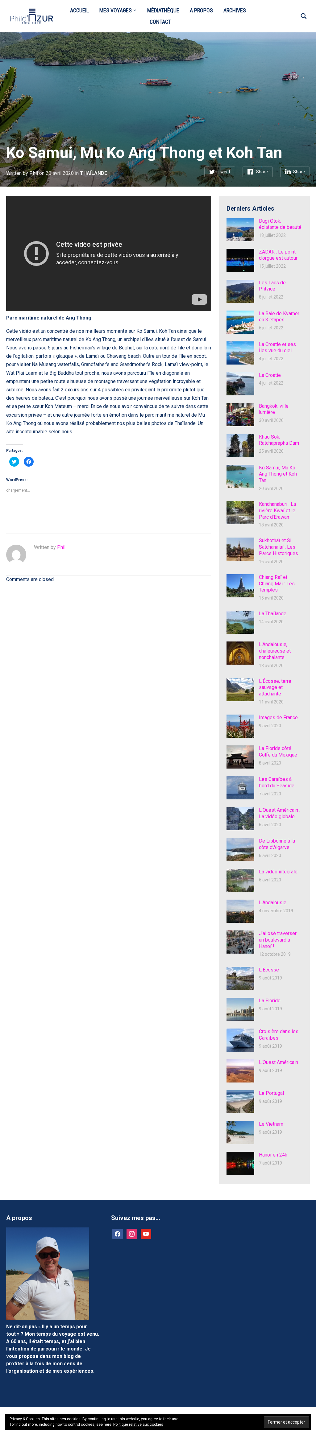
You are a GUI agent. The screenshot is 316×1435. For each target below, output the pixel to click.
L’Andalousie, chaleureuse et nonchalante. (275, 650)
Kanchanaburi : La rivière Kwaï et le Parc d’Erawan (277, 510)
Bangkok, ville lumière (274, 409)
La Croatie (270, 375)
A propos (201, 10)
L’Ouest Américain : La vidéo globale (279, 813)
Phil (33, 173)
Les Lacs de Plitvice (272, 286)
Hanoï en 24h (273, 1155)
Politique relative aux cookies (138, 1424)
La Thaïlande (272, 613)
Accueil (79, 10)
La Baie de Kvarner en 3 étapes (279, 317)
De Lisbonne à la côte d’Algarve (277, 844)
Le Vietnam (271, 1124)
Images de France (278, 717)
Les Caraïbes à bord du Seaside (276, 782)
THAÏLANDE (93, 173)
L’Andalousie (272, 902)
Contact (160, 22)
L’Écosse (269, 970)
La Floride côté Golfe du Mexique (278, 751)
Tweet (224, 171)
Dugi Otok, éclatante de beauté (280, 224)
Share (262, 171)
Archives (234, 10)
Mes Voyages (115, 10)
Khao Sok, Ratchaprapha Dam (279, 440)
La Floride (270, 1001)
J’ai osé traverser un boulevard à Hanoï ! (278, 939)
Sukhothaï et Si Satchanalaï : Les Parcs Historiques (278, 547)
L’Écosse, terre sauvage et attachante (275, 687)
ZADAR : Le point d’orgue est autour (278, 255)
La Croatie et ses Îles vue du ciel (277, 347)
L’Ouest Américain (278, 1062)
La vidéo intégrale (278, 872)
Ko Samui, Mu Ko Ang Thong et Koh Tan (278, 474)
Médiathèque (163, 10)
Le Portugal (271, 1093)
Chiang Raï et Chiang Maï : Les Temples (277, 583)
